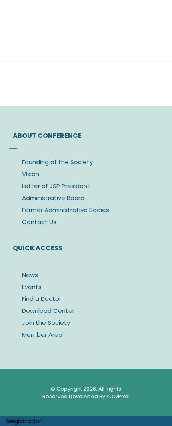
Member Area (42, 334)
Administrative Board (53, 198)
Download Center (48, 310)
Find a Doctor (41, 298)
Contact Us (39, 222)
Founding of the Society (57, 162)
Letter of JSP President (56, 186)
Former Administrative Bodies (65, 210)
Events (32, 287)
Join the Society (46, 322)
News (30, 275)
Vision (30, 174)
